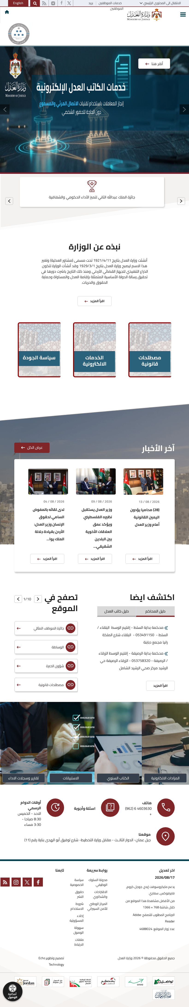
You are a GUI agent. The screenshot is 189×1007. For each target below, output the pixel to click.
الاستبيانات (71, 778)
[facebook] (61, 3)
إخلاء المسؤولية (77, 918)
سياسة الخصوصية (77, 882)
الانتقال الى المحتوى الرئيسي (162, 3)
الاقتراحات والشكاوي (100, 894)
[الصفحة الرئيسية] (7, 12)
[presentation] (181, 201)
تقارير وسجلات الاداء (24, 778)
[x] (28, 883)
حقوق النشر (79, 894)
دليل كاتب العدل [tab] (116, 611)
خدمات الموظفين (110, 3)
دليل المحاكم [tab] (155, 611)
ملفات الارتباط (79, 942)
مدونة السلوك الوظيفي (98, 882)
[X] (69, 3)
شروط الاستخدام (77, 906)
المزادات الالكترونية (165, 778)
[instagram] (53, 3)
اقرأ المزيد (145, 559)
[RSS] (44, 3)
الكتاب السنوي (118, 778)
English (18, 3)
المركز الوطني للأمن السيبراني (97, 906)
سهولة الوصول (79, 930)
